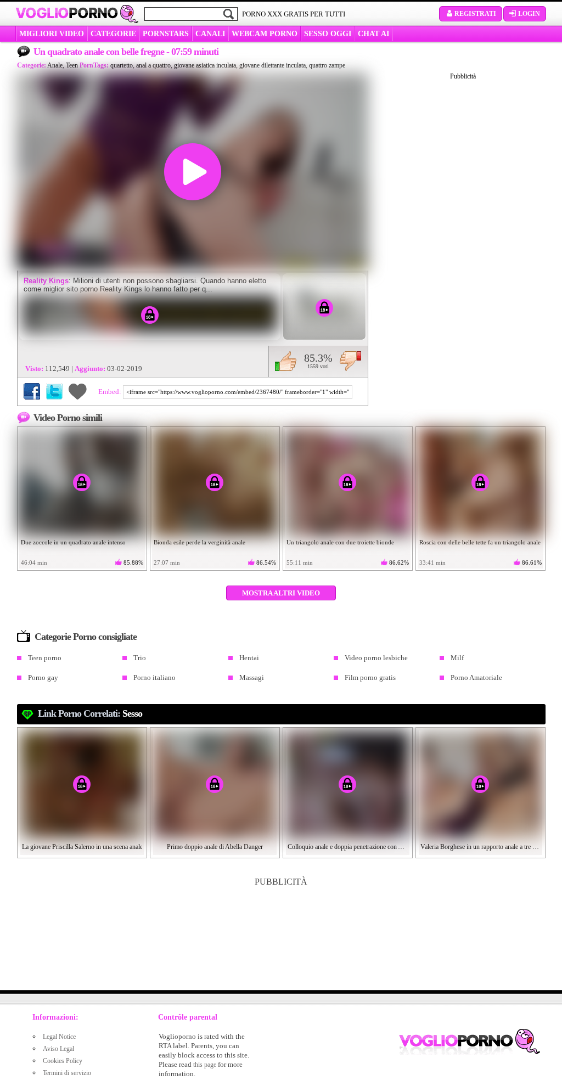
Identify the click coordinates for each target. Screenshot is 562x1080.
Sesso (132, 713)
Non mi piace (350, 361)
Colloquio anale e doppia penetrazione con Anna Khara (348, 847)
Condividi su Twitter (54, 391)
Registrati (475, 14)
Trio (139, 658)
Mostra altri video (281, 593)
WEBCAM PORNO (264, 34)
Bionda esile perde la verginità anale (199, 542)
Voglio (66, 13)
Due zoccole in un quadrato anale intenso (73, 542)
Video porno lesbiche (376, 658)
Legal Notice (59, 1036)
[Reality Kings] (150, 315)
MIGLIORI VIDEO (51, 34)
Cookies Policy (62, 1061)
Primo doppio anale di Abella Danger (215, 847)
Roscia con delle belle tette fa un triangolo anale (480, 542)
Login (529, 14)
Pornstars (166, 34)
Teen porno (44, 658)
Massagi (251, 677)
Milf (457, 658)
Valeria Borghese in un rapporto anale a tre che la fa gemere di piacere (480, 847)
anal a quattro (153, 65)
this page (204, 1064)
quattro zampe (327, 65)
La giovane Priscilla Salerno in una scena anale (82, 847)
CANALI (210, 34)
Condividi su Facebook (32, 391)
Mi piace (285, 361)
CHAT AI (373, 34)
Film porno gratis (370, 677)
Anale (55, 65)
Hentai (249, 658)
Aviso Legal (58, 1049)
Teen (72, 65)
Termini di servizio (67, 1073)
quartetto (121, 65)
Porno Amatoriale (476, 677)
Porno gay (43, 677)
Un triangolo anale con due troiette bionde (340, 542)
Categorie (113, 34)
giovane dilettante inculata (272, 65)
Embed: (110, 391)
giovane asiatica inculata (205, 65)
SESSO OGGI (327, 34)
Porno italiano (154, 677)
